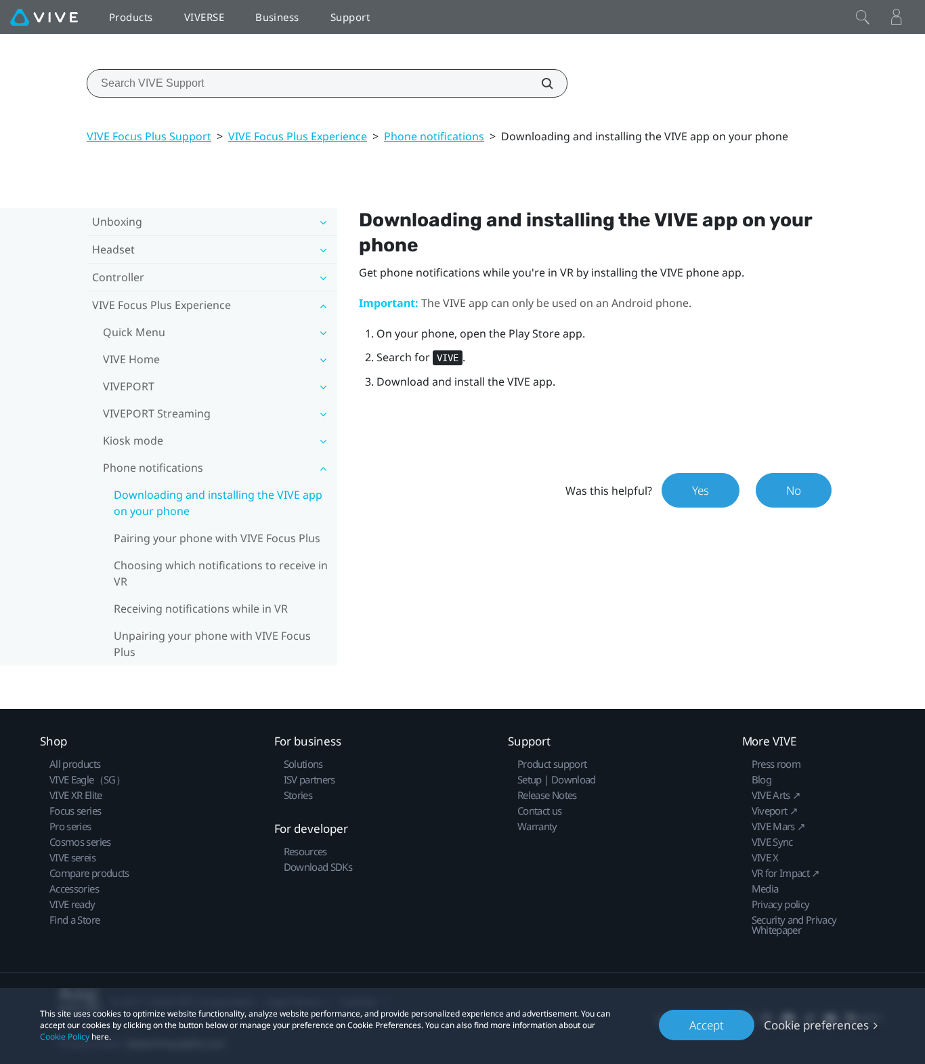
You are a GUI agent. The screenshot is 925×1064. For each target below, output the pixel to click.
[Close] (863, 17)
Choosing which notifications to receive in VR (221, 573)
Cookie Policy (64, 1036)
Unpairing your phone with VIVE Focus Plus (212, 643)
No (793, 490)
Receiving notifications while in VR (201, 608)
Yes (700, 490)
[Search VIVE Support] (539, 83)
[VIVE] (44, 17)
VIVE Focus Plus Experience (297, 136)
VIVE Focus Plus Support (149, 136)
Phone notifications (434, 136)
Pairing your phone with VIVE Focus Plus (217, 538)
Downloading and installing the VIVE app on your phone (218, 502)
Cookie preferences (816, 1025)
